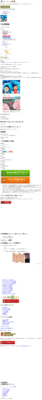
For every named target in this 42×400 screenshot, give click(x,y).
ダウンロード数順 (6, 308)
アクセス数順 (5, 312)
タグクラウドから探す (4, 326)
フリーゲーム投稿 (6, 389)
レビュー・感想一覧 (8, 236)
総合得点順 (5, 307)
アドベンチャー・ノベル (9, 282)
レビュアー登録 (6, 391)
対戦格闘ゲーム (7, 285)
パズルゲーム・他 (8, 287)
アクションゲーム (8, 284)
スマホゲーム (7, 291)
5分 (3, 41)
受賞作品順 (5, 314)
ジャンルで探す (6, 319)
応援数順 (4, 313)
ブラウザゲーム (7, 289)
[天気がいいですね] (11, 93)
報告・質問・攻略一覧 (8, 237)
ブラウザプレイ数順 (6, 309)
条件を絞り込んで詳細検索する (6, 328)
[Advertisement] (8, 211)
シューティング (7, 286)
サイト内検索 (13, 386)
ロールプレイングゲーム (9, 281)
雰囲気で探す (5, 320)
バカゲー (4, 45)
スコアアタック (6, 44)
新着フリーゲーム (8, 279)
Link (3, 396)
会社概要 (4, 394)
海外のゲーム (6, 292)
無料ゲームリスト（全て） (5, 330)
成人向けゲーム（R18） (9, 293)
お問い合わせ (5, 395)
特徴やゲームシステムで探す (8, 321)
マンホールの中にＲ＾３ (7, 159)
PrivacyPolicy (5, 393)
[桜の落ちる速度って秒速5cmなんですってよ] (11, 109)
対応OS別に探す (6, 324)
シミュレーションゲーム (9, 283)
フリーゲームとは (6, 388)
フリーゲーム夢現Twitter (22, 345)
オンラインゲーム (8, 290)
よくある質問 (5, 392)
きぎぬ (6, 31)
